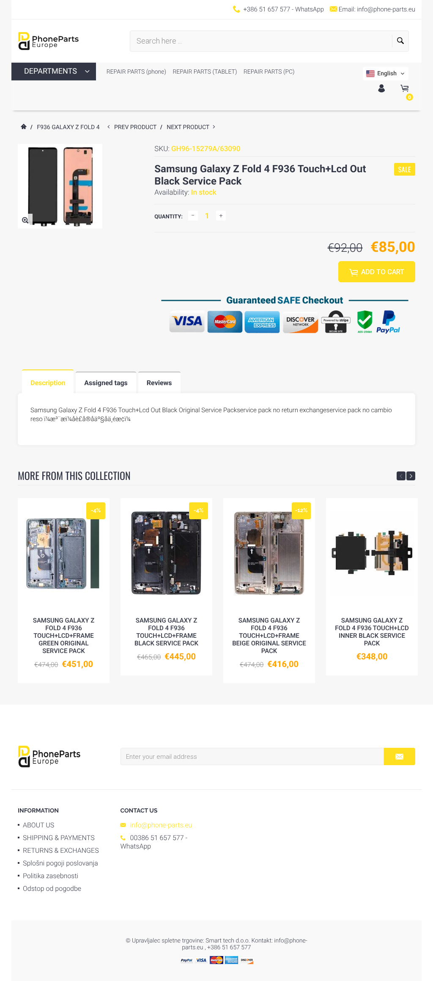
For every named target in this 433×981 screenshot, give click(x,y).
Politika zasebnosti (50, 876)
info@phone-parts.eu (386, 9)
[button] (385, 73)
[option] (63, 590)
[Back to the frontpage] (23, 127)
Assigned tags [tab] (106, 383)
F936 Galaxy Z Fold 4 (68, 127)
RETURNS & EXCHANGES (61, 850)
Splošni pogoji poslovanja (60, 863)
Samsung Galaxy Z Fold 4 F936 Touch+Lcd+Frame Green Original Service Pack (63, 636)
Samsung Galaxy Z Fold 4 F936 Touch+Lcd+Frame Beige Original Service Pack (269, 636)
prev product (137, 127)
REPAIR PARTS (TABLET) (204, 72)
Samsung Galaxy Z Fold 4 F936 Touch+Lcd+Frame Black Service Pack (166, 632)
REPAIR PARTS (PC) (268, 72)
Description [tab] (47, 383)
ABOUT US (38, 825)
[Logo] (48, 41)
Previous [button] (401, 475)
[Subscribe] (399, 756)
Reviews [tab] (159, 383)
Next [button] (410, 475)
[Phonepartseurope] (49, 756)
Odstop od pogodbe (52, 889)
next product (190, 127)
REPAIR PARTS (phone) (136, 72)
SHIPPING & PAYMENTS (59, 838)
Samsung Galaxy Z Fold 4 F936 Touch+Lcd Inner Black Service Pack (372, 632)
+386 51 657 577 (266, 9)
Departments (50, 71)
